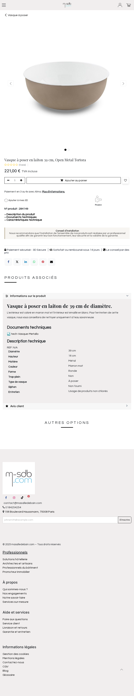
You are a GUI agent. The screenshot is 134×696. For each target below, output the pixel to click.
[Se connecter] (120, 5)
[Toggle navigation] (4, 5)
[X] (17, 261)
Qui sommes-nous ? (15, 589)
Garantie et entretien (16, 631)
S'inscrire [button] (125, 520)
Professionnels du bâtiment (20, 567)
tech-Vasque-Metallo (24, 333)
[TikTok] (22, 497)
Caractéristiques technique (23, 219)
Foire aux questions (15, 619)
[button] (10, 83)
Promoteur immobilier (16, 571)
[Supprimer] (7, 180)
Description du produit (19, 214)
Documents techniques (20, 217)
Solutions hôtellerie (15, 559)
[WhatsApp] (34, 261)
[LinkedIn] (25, 261)
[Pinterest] (42, 261)
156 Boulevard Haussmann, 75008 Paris (29, 511)
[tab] (67, 296)
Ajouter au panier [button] (75, 180)
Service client (11, 623)
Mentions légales (13, 658)
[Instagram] (14, 497)
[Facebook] (8, 261)
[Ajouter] (21, 180)
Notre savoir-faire (14, 597)
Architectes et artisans (17, 563)
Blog (5, 670)
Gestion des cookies (16, 654)
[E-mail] (51, 261)
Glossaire (9, 675)
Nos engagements (15, 593)
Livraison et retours (15, 627)
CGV (5, 666)
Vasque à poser (18, 15)
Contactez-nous (14, 662)
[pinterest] (28, 497)
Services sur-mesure (15, 601)
